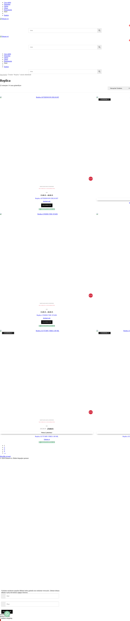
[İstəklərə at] (47, 192)
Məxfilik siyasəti (5, 456)
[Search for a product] (2, 21)
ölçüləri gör (46, 201)
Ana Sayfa (3, 75)
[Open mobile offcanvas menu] (1, 44)
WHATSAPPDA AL (48, 209)
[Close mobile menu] (1, 50)
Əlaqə (6, 8)
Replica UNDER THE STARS (47, 315)
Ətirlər (6, 6)
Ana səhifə (7, 2)
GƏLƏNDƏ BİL (46, 205)
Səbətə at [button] (47, 439)
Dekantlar (7, 4)
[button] (7, 614)
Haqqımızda (8, 10)
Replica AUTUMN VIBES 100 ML (46, 436)
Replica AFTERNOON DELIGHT (46, 198)
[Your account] (1, 24)
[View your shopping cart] (1, 27)
